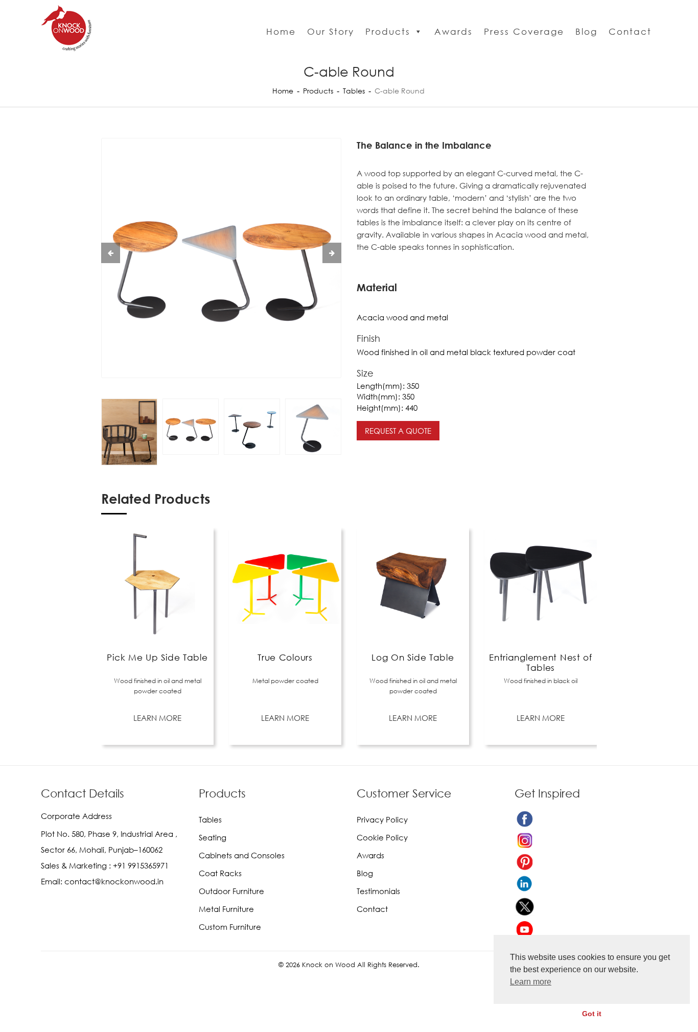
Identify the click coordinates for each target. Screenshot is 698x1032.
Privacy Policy (382, 819)
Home (281, 31)
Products (387, 31)
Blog (586, 31)
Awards (453, 31)
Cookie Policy (382, 837)
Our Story (330, 31)
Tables (354, 90)
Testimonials (378, 891)
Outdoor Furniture (231, 891)
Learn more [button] (530, 981)
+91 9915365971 (141, 865)
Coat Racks (220, 873)
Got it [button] (591, 1014)
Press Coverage (524, 31)
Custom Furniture (230, 926)
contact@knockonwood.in (114, 881)
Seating (212, 837)
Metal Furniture (226, 908)
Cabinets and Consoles (242, 855)
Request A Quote (398, 430)
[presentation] (110, 253)
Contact (630, 31)
